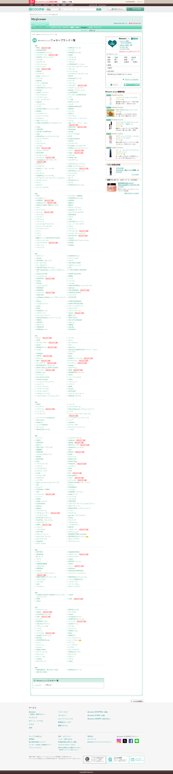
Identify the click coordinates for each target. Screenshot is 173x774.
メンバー (84, 30)
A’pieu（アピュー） (43, 76)
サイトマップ (91, 739)
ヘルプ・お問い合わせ (65, 739)
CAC (70, 267)
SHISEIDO (40, 278)
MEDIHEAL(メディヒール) (77, 577)
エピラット (40, 164)
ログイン (140, 2)
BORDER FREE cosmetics (77, 534)
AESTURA (40, 153)
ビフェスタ (72, 480)
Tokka (70, 379)
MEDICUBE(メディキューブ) (46, 577)
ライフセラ (72, 612)
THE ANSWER (73, 290)
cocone (70, 238)
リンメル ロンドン (74, 638)
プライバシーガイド (35, 747)
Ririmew (39, 638)
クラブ (70, 217)
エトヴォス (40, 157)
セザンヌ (71, 322)
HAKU (38, 440)
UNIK (38, 599)
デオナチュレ (73, 368)
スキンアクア (73, 308)
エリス (38, 171)
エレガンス (40, 173)
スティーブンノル (74, 311)
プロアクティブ (41, 522)
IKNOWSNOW (41, 50)
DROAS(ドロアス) (74, 396)
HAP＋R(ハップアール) (44, 447)
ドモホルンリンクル (43, 393)
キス (37, 207)
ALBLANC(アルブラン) (44, 88)
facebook (131, 741)
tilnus (70, 356)
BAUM (38, 457)
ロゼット (71, 656)
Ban (37, 461)
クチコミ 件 (124, 41)
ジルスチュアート (42, 303)
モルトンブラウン (74, 586)
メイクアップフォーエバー (45, 573)
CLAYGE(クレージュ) (75, 221)
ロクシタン (40, 654)
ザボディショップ (74, 265)
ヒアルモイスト (41, 468)
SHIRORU (39, 290)
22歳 (116, 57)
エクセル (39, 146)
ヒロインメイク (41, 471)
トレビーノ (40, 384)
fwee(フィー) (72, 494)
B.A (69, 473)
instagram (119, 741)
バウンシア (72, 457)
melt (37, 584)
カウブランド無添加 (75, 196)
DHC (38, 361)
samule (38, 258)
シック (70, 278)
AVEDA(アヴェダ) (74, 52)
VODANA (39, 129)
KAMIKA (71, 200)
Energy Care (72, 157)
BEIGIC (71, 527)
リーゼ (38, 628)
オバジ (38, 182)
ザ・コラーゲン (41, 263)
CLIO (70, 219)
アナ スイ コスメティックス (78, 66)
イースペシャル (41, 97)
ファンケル (40, 494)
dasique (71, 365)
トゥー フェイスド (74, 377)
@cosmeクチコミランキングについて (99, 742)
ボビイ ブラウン (74, 539)
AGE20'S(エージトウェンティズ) (47, 136)
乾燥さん (71, 203)
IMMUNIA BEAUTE (75, 106)
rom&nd (39, 659)
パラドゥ (39, 466)
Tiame (70, 353)
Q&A (58, 5)
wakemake (72, 127)
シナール (71, 281)
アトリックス (41, 66)
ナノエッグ (40, 411)
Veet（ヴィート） (42, 120)
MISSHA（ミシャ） (75, 561)
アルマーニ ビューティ (76, 88)
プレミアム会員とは (35, 736)
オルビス (39, 185)
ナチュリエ (40, 409)
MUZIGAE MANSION (75, 571)
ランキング (38, 5)
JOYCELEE (72, 297)
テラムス (39, 358)
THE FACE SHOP (74, 263)
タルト (70, 340)
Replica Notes (41, 649)
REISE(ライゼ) (73, 609)
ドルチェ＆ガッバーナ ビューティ (48, 396)
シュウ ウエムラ (42, 285)
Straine (70, 313)
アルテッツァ (41, 85)
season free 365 (41, 274)
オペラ (70, 182)
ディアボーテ (41, 363)
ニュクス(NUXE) (42, 425)
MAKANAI (39, 554)
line (137, 741)
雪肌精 (70, 325)
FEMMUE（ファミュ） (76, 492)
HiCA (70, 468)
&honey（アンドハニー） (77, 90)
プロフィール (56, 27)
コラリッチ (40, 247)
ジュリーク (72, 295)
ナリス (70, 411)
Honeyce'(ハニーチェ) (75, 447)
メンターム (40, 586)
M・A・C (39, 557)
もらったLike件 (126, 43)
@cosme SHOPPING (98, 712)
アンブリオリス (41, 95)
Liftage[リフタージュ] (43, 635)
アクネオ (39, 59)
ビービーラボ (41, 475)
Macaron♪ (57, 40)
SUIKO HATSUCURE (75, 303)
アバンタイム (73, 71)
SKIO (38, 308)
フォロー (84, 27)
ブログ (53, 5)
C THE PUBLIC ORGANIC (77, 270)
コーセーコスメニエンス (76, 233)
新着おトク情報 (67, 2)
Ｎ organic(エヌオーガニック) (46, 160)
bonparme (39, 541)
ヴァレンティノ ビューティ (77, 118)
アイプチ (71, 50)
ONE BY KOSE (41, 672)
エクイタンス (41, 143)
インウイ (71, 111)
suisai (38, 306)
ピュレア (39, 487)
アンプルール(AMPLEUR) (77, 95)
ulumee (70, 132)
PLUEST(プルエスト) (43, 518)
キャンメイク (41, 210)
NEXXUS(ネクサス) (43, 429)
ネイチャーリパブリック (76, 427)
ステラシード (41, 313)
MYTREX (39, 552)
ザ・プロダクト (41, 265)
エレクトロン (73, 173)
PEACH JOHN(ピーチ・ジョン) (79, 482)
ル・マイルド (73, 645)
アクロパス (72, 59)
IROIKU (39, 111)
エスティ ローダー (42, 150)
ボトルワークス (41, 539)
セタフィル (40, 325)
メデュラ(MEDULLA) (75, 579)
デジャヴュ (40, 370)
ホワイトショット (42, 534)
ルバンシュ (40, 645)
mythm (70, 564)
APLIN (70, 76)
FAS (37, 492)
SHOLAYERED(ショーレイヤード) (80, 285)
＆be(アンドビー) (42, 92)
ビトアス (39, 480)
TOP (31, 5)
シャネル (71, 283)
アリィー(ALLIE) (42, 83)
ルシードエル (73, 640)
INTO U (71, 113)
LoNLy (70, 661)
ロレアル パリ (41, 661)
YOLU (38, 601)
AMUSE (39, 81)
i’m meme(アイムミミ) (44, 52)
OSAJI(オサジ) (73, 180)
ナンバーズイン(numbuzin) (45, 418)
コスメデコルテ (41, 243)
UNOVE (39, 71)
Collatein (71, 245)
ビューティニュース (65, 719)
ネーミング (40, 427)
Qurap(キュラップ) (74, 210)
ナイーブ (71, 404)
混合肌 (133, 57)
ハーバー (39, 438)
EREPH (71, 109)
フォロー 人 (124, 47)
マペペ (38, 561)
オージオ (71, 175)
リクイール (72, 628)
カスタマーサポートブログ (66, 745)
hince (70, 471)
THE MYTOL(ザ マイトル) (45, 267)
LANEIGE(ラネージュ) (76, 619)
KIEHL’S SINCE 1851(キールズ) (47, 205)
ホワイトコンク (73, 532)
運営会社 (90, 736)
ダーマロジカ (73, 342)
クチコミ (65, 27)
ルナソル (71, 642)
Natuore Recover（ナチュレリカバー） (81, 409)
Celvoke (71, 327)
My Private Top (136, 23)
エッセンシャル (41, 155)
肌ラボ (38, 445)
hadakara (71, 440)
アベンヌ (39, 78)
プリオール (72, 513)
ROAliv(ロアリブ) (74, 652)
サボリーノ (40, 256)
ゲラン (38, 233)
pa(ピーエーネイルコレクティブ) (47, 482)
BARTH (71, 452)
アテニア (71, 62)
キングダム (40, 214)
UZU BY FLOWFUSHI (43, 132)
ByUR (70, 454)
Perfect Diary (72, 461)
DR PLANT (72, 391)
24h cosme (40, 420)
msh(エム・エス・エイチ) (45, 168)
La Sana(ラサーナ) (74, 617)
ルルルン (39, 647)
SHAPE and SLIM (74, 274)
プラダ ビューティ (42, 513)
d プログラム (72, 361)
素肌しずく (72, 315)
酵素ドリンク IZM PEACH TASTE (48, 238)
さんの (129, 51)
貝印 (37, 196)
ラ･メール (71, 621)
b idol (38, 473)
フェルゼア (72, 499)
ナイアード (40, 407)
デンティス (40, 375)
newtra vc (39, 422)
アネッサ (71, 69)
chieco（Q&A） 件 (126, 45)
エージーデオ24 (73, 134)
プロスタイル (73, 522)
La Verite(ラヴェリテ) (43, 614)
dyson (38, 345)
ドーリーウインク (42, 386)
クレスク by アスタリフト (45, 224)
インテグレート (41, 113)
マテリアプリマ (73, 557)
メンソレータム (73, 584)
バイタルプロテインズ (44, 454)
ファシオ (71, 489)
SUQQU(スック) (41, 311)
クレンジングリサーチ (44, 226)
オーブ (70, 178)
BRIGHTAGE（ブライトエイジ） (79, 508)
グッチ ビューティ (42, 228)
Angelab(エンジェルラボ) (45, 175)
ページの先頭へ (138, 701)
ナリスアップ (41, 414)
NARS (38, 404)
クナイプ (39, 217)
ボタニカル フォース (43, 536)
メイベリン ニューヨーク (77, 573)
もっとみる (135, 174)
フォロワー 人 (124, 49)
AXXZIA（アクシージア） (45, 57)
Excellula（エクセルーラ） (77, 146)
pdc (37, 485)
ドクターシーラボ (42, 389)
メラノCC (39, 582)
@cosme (37, 713)
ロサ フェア (72, 654)
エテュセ (71, 155)
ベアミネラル (41, 529)
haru (69, 450)
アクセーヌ (72, 57)
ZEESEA (39, 322)
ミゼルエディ (41, 566)
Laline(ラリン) (73, 624)
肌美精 (70, 442)
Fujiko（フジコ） (42, 501)
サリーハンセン (73, 258)
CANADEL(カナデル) (75, 198)
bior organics (72, 475)
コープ (38, 236)
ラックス (39, 619)
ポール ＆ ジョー (74, 541)
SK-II (38, 148)
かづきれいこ (41, 198)
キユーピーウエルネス (76, 212)
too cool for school (42, 377)
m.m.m (38, 571)
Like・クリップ (95, 27)
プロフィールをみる (131, 79)
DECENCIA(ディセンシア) (45, 365)
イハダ (70, 104)
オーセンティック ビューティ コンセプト (50, 178)
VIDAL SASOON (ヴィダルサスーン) (49, 123)
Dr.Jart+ (71, 389)
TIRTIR (38, 356)
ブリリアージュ (41, 511)
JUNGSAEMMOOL (74, 301)
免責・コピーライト (64, 736)
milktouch (71, 568)
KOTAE (71, 243)
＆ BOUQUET (73, 92)
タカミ (38, 338)
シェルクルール (41, 276)
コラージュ (40, 245)
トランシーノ (73, 382)
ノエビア (71, 429)
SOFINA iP (72, 329)
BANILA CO (72, 459)
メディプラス (41, 579)
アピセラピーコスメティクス (78, 74)
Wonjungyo (72, 129)
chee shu (71, 347)
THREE (39, 320)
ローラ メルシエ (42, 652)
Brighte (38, 508)
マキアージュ (73, 554)
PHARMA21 (72, 487)
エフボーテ (40, 166)
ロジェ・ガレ (41, 656)
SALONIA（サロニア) (43, 260)
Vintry (38, 127)
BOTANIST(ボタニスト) (76, 536)
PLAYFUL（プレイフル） (45, 520)
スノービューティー (43, 315)
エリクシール (73, 168)
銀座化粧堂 (72, 214)
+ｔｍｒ (71, 511)
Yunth (70, 599)
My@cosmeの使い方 (120, 23)
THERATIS (40, 327)
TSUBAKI (39, 353)
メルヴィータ (73, 582)
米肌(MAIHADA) (73, 552)
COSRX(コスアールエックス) (78, 240)
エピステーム (73, 160)
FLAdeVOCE (40, 503)
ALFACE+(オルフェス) (76, 185)
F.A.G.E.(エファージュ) (76, 164)
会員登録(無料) (130, 2)
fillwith (38, 499)
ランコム (71, 626)
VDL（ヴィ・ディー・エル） (78, 123)
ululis (38, 134)
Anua (38, 69)
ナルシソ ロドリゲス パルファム (79, 414)
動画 (72, 27)
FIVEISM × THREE (43, 489)
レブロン (71, 647)
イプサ (38, 106)
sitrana (38, 281)
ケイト (38, 231)
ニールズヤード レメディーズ (78, 418)
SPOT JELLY (73, 318)
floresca (39, 506)
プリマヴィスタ (41, 515)
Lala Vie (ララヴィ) (42, 624)
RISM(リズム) (73, 631)
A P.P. (70, 136)
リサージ (39, 631)
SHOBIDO (39, 288)
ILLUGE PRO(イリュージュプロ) (47, 109)
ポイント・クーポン (36, 721)
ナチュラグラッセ (74, 407)
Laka (38, 617)
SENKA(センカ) (41, 329)
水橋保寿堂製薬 (41, 564)
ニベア (70, 420)
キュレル (39, 212)
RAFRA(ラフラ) (41, 621)
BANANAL (40, 459)
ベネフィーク (73, 529)
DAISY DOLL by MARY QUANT (47, 368)
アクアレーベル (41, 55)
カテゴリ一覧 (93, 5)
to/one (70, 375)
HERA (38, 525)
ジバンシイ (40, 292)
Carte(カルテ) (41, 203)
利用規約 (31, 739)
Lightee (38, 612)
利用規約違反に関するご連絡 (67, 742)
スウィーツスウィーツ (76, 306)
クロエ (70, 226)
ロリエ (70, 659)
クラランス (40, 219)
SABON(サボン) (73, 256)
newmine (71, 422)
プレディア (72, 520)
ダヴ (69, 345)
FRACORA (72, 501)
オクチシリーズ (41, 180)
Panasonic (72, 464)
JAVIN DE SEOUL (74, 292)
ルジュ (38, 642)
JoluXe (38, 301)
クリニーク (40, 221)
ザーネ (70, 260)
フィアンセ (72, 496)
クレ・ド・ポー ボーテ (76, 224)
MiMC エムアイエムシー (76, 166)
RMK (38, 48)
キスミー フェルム (74, 207)
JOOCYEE (40, 295)
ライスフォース (41, 609)
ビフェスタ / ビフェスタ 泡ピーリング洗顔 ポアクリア (127, 170)
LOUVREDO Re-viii (43, 640)
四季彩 (70, 276)
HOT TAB (39, 532)
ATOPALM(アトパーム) (76, 64)
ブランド (46, 5)
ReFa (70, 633)
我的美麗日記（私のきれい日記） (47, 670)
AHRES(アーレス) (74, 48)
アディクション (41, 64)
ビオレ (70, 478)
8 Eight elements (74, 139)
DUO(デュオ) (40, 372)
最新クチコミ (63, 725)
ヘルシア (39, 527)
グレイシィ (72, 228)
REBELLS (71, 635)
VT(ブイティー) (73, 506)
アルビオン (72, 85)
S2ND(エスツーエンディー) (77, 148)
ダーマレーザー (41, 342)
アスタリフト (41, 62)
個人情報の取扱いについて (37, 742)
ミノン (70, 566)
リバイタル (40, 633)
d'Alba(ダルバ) (41, 347)
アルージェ (72, 83)
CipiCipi (39, 283)
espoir (70, 153)
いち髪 (70, 99)
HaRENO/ (39, 452)
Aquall (70, 55)
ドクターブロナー (42, 391)
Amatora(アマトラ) (74, 78)
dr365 (70, 386)
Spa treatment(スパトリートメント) (48, 318)
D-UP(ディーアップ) (75, 358)
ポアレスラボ (41, 543)
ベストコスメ (102, 5)
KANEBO (39, 200)
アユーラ (71, 81)
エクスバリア (73, 143)
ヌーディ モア (73, 425)
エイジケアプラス (42, 139)
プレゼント (62, 715)
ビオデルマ (40, 478)
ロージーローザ (73, 649)
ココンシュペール (42, 240)
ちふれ (38, 349)
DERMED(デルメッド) (76, 372)
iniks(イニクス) (73, 102)
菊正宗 (70, 205)
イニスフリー (41, 104)
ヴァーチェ (72, 116)
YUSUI (70, 595)
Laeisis (70, 614)
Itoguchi (39, 102)
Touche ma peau (42, 379)
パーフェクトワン (42, 464)
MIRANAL (39, 568)
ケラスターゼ (73, 231)
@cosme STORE (96, 715)
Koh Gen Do (72, 236)
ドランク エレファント (76, 393)
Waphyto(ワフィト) (74, 670)
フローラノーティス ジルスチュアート (81, 503)
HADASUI (39, 442)
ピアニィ (71, 485)
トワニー (71, 384)
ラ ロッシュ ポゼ (42, 626)
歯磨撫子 (39, 450)
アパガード (40, 74)
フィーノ (39, 496)
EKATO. (71, 141)
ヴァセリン (40, 118)
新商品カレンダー (64, 722)
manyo (70, 559)
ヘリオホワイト (73, 525)
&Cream (39, 90)
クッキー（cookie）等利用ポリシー (40, 745)
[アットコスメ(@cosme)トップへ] (36, 10)
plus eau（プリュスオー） (77, 515)
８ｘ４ (38, 141)
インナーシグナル (42, 116)
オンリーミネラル (42, 187)
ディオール (72, 363)
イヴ (69, 97)
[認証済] (134, 38)
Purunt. (70, 518)
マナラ (38, 559)
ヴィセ (70, 120)
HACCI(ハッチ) (73, 445)
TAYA (38, 340)
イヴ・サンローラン (43, 99)
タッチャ (71, 338)
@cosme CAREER (99, 719)
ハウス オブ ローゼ (75, 438)
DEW (70, 370)
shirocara (71, 288)
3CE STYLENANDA (75, 320)
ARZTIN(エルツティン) (76, 171)
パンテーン (72, 466)
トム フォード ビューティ (45, 382)
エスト (70, 150)
